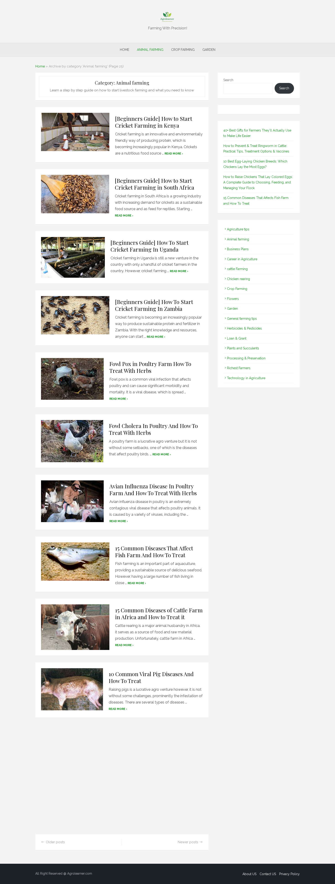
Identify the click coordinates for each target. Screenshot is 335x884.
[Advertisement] (122, 778)
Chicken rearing (238, 279)
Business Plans (238, 249)
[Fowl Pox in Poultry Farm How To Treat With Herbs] (72, 379)
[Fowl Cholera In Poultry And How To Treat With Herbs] (72, 441)
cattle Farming (237, 269)
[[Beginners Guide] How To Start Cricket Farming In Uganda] (73, 257)
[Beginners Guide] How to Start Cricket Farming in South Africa (154, 184)
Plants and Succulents (243, 348)
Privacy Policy (289, 874)
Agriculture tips (238, 229)
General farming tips (242, 318)
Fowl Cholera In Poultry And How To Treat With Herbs (153, 429)
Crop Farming (183, 50)
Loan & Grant (236, 338)
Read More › (174, 153)
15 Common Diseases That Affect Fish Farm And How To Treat (154, 551)
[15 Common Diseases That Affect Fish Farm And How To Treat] (75, 561)
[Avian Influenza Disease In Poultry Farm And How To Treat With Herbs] (72, 501)
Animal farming (150, 50)
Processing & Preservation (246, 358)
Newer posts (188, 842)
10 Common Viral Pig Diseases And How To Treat (151, 677)
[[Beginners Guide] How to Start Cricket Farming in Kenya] (75, 132)
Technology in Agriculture (246, 378)
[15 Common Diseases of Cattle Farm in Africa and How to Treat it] (75, 627)
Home (124, 50)
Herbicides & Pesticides (244, 328)
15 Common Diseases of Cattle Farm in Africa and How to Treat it (159, 613)
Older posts (55, 842)
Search (228, 80)
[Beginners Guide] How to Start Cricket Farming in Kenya (153, 122)
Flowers (233, 299)
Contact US (268, 874)
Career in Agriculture (242, 259)
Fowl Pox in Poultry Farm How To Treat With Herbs (150, 367)
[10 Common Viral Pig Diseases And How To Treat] (72, 689)
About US (249, 874)
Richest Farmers (238, 368)
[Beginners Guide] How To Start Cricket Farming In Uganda (149, 246)
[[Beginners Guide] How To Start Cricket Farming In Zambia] (75, 315)
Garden (208, 50)
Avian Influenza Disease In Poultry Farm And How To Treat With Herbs (153, 489)
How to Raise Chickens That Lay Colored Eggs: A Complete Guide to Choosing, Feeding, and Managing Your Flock (258, 182)
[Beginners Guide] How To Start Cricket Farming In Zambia (154, 305)
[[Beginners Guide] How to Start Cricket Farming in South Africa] (75, 194)
